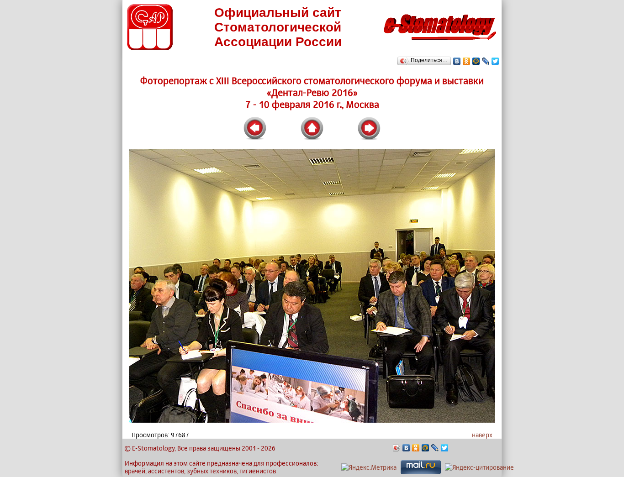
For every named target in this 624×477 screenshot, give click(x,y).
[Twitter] (495, 61)
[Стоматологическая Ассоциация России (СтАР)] (150, 47)
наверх (482, 435)
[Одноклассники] (466, 61)
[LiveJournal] (486, 61)
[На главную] (440, 43)
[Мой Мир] (476, 61)
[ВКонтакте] (457, 61)
